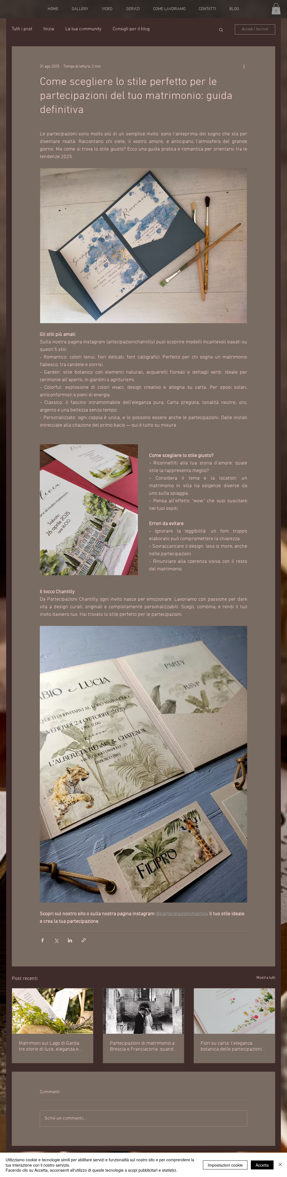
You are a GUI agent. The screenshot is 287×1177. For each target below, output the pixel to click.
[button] (276, 9)
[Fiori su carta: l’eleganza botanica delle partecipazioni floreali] (234, 1011)
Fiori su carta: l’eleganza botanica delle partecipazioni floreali (231, 1046)
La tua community (83, 29)
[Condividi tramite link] (83, 940)
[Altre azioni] (243, 66)
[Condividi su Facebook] (42, 940)
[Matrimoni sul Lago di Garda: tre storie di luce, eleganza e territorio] (52, 1011)
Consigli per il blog (131, 29)
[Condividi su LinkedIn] (70, 940)
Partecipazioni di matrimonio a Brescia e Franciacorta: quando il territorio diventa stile (143, 1046)
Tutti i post (22, 29)
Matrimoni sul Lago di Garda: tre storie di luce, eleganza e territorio (49, 1046)
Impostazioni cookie (225, 1165)
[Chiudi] (280, 1165)
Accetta (262, 1165)
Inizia (48, 29)
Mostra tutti (265, 977)
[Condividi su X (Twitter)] (56, 940)
